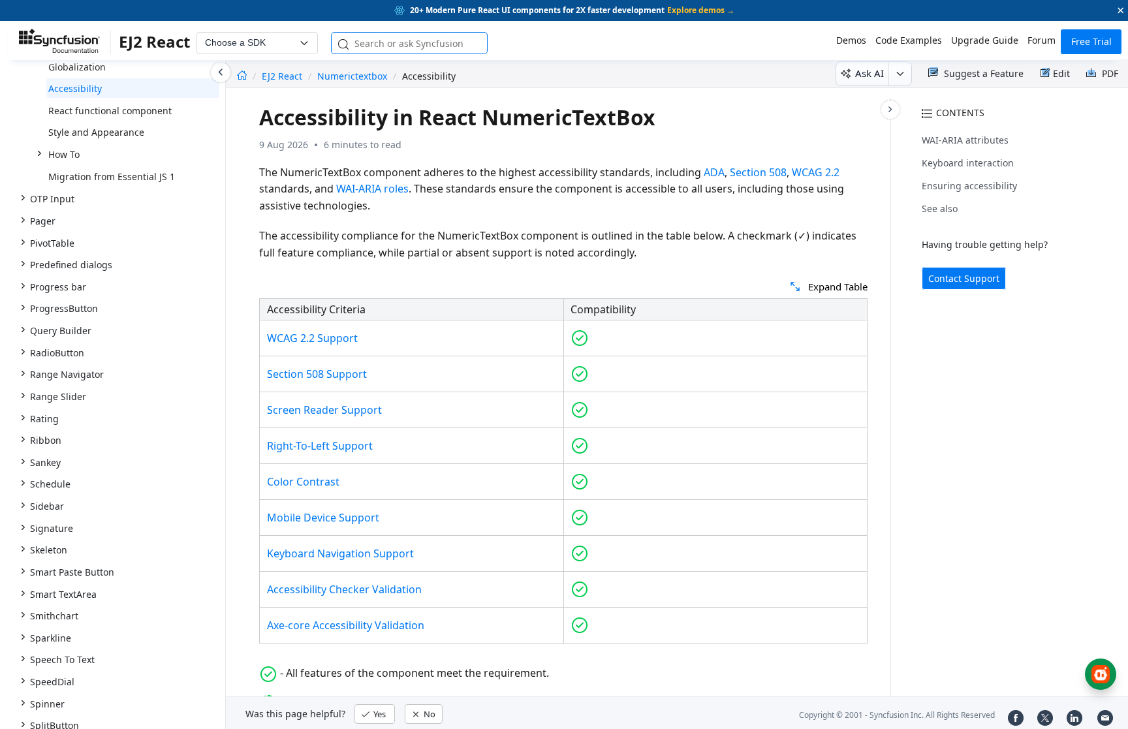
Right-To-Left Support (320, 446)
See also (940, 208)
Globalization (77, 67)
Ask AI (869, 73)
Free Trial (1091, 41)
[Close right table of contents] (890, 109)
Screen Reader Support (324, 410)
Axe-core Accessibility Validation (345, 625)
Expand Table (838, 286)
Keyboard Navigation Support (340, 553)
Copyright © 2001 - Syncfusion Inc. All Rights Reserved (897, 715)
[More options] (899, 73)
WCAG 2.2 (815, 172)
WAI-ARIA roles (372, 188)
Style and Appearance (96, 132)
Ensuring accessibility (969, 185)
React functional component (110, 110)
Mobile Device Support (323, 517)
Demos (851, 40)
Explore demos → (700, 10)
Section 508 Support (317, 374)
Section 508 (758, 172)
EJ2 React (283, 76)
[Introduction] (242, 76)
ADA (714, 172)
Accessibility (75, 88)
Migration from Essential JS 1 (111, 176)
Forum (1041, 40)
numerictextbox (352, 76)
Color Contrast (303, 481)
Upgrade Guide (984, 40)
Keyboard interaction (968, 163)
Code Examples (908, 40)
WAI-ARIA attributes (965, 140)
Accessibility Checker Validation (344, 589)
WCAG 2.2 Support (312, 338)
